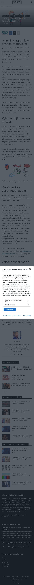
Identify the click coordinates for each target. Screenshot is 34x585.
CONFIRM (9, 309)
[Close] (30, 269)
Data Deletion (7, 315)
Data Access (17, 315)
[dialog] (17, 292)
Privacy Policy (27, 315)
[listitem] (17, 300)
